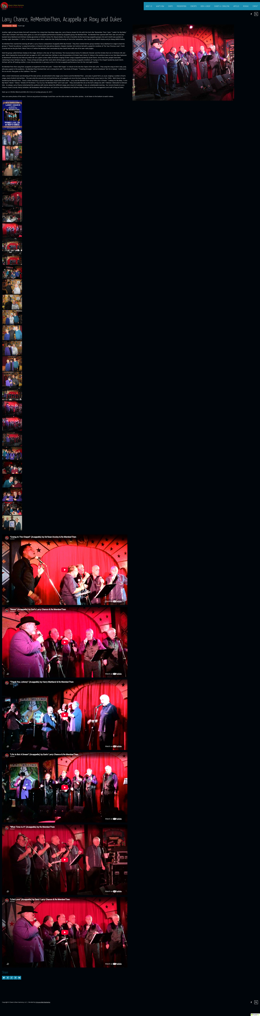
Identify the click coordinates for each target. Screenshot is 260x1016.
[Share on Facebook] (8, 978)
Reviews (246, 6)
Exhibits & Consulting (221, 6)
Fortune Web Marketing (43, 1002)
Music (14, 26)
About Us (149, 6)
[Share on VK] (19, 978)
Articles (236, 6)
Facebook (251, 14)
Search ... (256, 14)
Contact (255, 6)
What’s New (160, 6)
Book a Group (205, 6)
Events (170, 6)
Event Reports (7, 26)
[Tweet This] (4, 978)
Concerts (193, 6)
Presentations (181, 6)
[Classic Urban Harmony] (12, 6)
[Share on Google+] (11, 978)
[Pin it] (15, 978)
